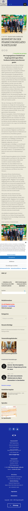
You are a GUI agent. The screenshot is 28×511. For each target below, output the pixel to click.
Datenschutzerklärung (16, 268)
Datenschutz (14, 495)
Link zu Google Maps (14, 454)
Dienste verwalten (11, 254)
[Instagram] (13, 429)
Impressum (24, 268)
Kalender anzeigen (6, 385)
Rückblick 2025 (19, 36)
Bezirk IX (10, 36)
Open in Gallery (21, 226)
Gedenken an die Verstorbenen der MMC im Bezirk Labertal (7, 283)
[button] (26, 242)
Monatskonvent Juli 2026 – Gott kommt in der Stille (16, 393)
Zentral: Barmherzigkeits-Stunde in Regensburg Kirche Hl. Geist (16, 367)
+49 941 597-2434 (16, 469)
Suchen (3, 290)
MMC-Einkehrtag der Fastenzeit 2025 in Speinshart (21, 283)
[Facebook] (9, 429)
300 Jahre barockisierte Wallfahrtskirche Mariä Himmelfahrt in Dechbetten (16, 378)
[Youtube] (17, 429)
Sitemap (15, 505)
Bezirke (14, 36)
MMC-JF (3, 273)
